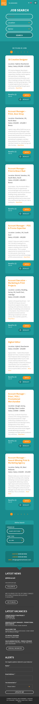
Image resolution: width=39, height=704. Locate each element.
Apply (27, 95)
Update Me (19, 692)
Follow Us (11, 586)
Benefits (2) (12, 95)
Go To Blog (11, 602)
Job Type (10, 536)
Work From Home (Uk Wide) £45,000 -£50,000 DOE (19, 624)
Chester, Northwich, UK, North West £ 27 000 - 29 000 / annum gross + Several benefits (18, 642)
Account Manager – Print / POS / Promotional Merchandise (17, 397)
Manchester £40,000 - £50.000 (12, 636)
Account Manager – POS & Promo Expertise (19, 227)
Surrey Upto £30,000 (15, 617)
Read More (19, 88)
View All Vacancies (15, 648)
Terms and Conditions (21, 700)
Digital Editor (14, 342)
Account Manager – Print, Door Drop (17, 112)
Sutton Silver (10, 700)
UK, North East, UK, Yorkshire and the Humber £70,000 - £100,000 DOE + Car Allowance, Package (19, 631)
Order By (10, 527)
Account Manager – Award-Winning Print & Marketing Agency (18, 460)
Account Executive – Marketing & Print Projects (17, 283)
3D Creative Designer (18, 59)
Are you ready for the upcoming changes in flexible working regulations (19, 594)
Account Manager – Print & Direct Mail (17, 169)
